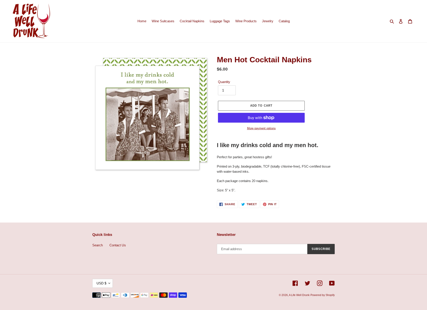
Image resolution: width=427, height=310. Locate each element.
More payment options (261, 128)
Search (97, 245)
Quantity (224, 82)
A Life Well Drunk (299, 295)
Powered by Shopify (322, 295)
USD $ (101, 283)
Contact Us (117, 245)
